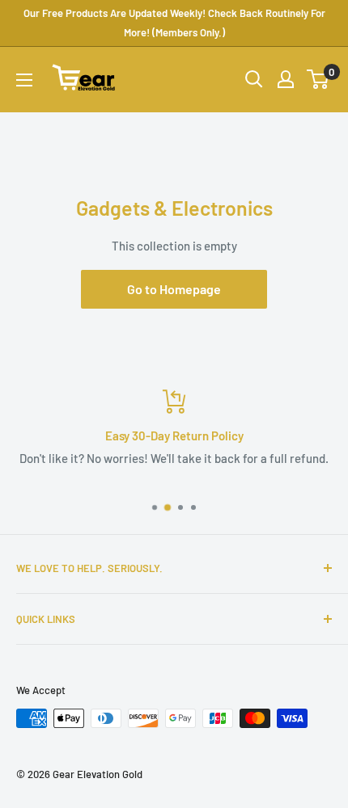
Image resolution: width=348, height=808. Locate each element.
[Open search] (254, 79)
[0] (318, 79)
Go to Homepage (174, 289)
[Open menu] (24, 80)
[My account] (286, 79)
